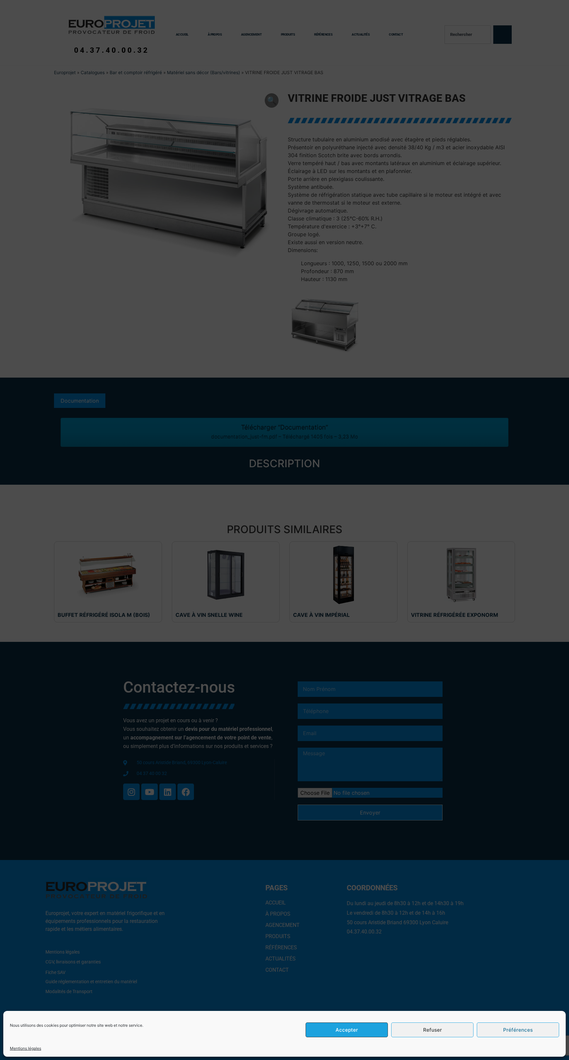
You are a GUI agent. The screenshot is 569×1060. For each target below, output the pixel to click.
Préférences (518, 1030)
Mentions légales (25, 1048)
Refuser (432, 1030)
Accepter (347, 1030)
